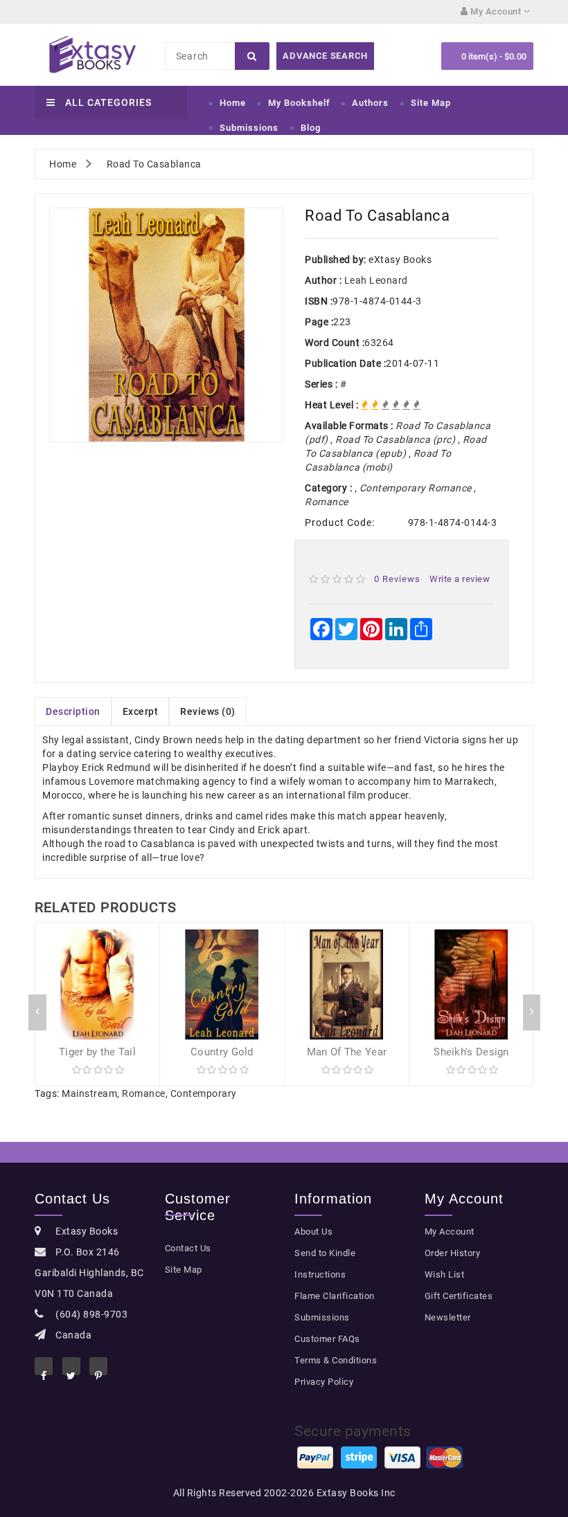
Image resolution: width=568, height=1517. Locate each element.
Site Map (431, 103)
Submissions (249, 127)
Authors (370, 103)
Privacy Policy (323, 1382)
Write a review (459, 579)
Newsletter (448, 1317)
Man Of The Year (347, 1052)
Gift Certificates (459, 1296)
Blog (311, 127)
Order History (453, 1253)
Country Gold (222, 1052)
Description (73, 711)
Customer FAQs (327, 1339)
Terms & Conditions (335, 1360)
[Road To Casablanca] (166, 325)
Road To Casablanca (154, 164)
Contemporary (203, 1093)
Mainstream (89, 1093)
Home (233, 103)
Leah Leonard (376, 280)
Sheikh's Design (471, 1052)
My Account (449, 1231)
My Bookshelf (299, 103)
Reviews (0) (208, 711)
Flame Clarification (334, 1296)
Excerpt (141, 711)
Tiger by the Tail (97, 1052)
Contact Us (188, 1248)
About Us (313, 1231)
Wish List (445, 1274)
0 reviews (397, 579)
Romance (144, 1093)
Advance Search (325, 56)
